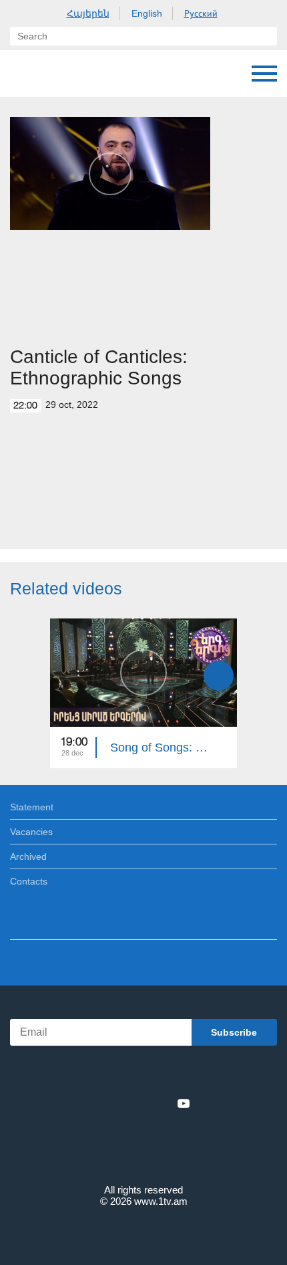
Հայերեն (88, 13)
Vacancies (31, 831)
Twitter (116, 1103)
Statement (31, 807)
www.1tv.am (161, 1201)
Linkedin (139, 1103)
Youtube (184, 1103)
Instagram (162, 1103)
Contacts (28, 881)
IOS (106, 1074)
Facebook (97, 1103)
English (146, 13)
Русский (201, 13)
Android (181, 1074)
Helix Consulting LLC (143, 1233)
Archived (28, 856)
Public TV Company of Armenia (78, 73)
